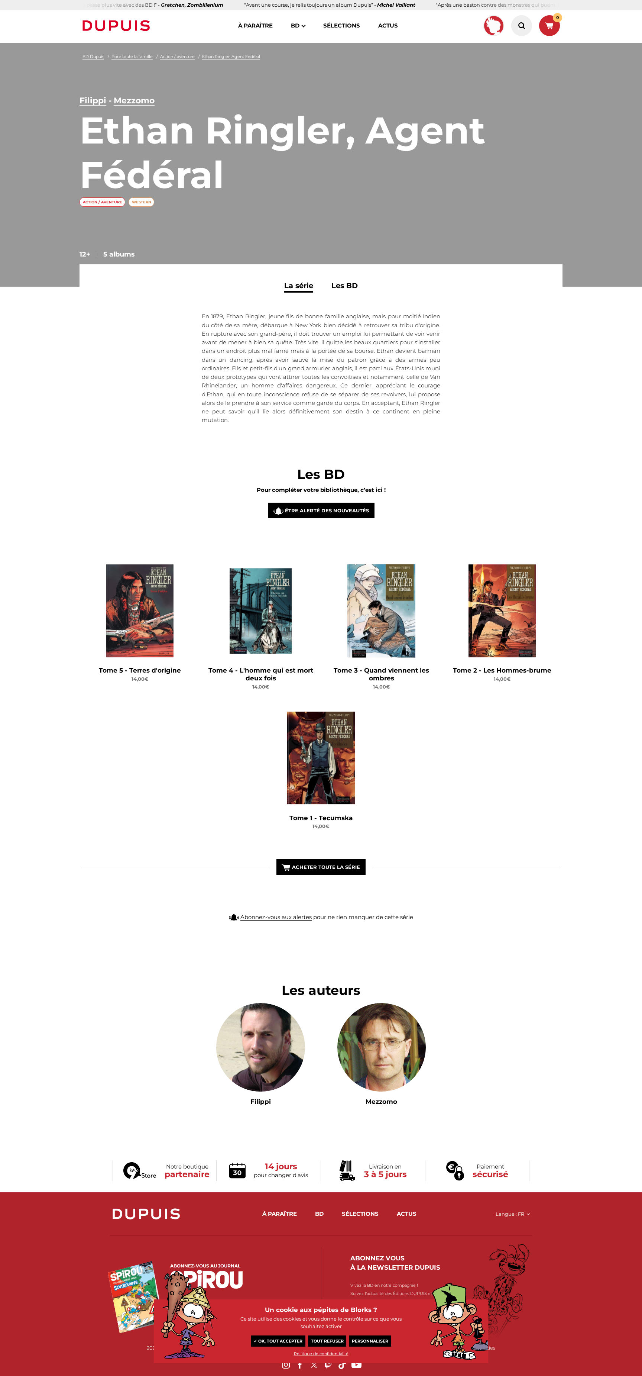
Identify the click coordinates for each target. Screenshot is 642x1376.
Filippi (93, 101)
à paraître (255, 25)
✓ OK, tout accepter (278, 1341)
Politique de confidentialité (321, 1353)
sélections (341, 25)
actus (388, 25)
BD (295, 25)
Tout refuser (327, 1341)
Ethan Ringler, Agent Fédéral (231, 56)
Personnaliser (370, 1341)
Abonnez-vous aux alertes (276, 917)
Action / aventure (177, 56)
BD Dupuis (93, 56)
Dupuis (117, 25)
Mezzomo (134, 101)
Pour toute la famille (132, 56)
